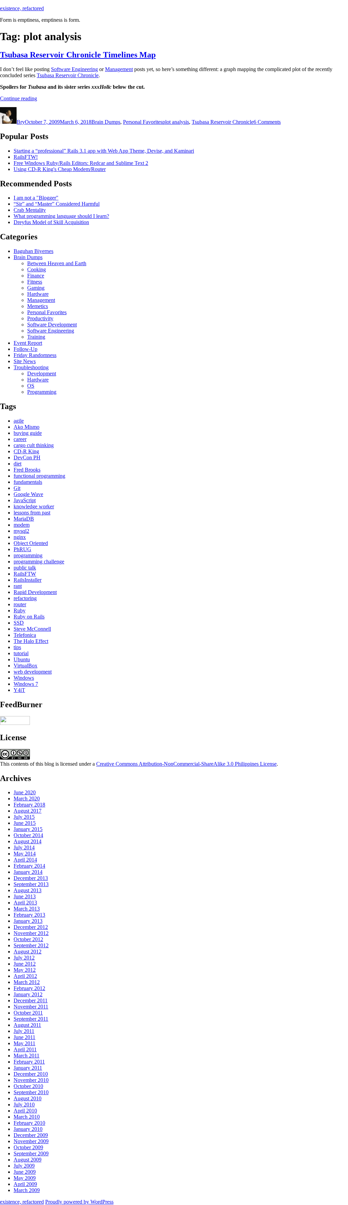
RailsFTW (25, 574)
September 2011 (31, 1019)
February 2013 (29, 915)
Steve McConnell (32, 629)
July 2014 (24, 847)
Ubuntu (22, 659)
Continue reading (18, 98)
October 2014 (28, 835)
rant (18, 586)
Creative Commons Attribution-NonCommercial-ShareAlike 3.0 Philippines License (186, 764)
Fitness (34, 282)
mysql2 (21, 531)
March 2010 (27, 1117)
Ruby (19, 610)
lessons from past (32, 512)
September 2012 (31, 945)
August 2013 (27, 890)
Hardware (38, 294)
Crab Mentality (30, 210)
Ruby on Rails (29, 617)
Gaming (36, 288)
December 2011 (31, 1000)
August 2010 (27, 1098)
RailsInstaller (27, 580)
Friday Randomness (35, 355)
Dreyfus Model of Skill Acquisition (51, 222)
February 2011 (29, 1062)
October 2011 (28, 1013)
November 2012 (31, 933)
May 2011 (24, 1043)
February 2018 (29, 805)
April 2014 (25, 860)
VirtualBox (25, 665)
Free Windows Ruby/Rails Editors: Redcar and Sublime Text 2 (81, 163)
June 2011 (24, 1037)
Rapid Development (35, 592)
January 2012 (28, 994)
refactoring (25, 598)
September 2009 (31, 1153)
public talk (25, 568)
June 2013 (25, 896)
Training (36, 337)
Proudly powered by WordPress (79, 1202)
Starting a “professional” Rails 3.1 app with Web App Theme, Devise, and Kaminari (104, 151)
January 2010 (28, 1129)
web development (33, 672)
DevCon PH (27, 457)
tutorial (21, 653)
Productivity (40, 318)
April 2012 (25, 976)
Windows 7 (26, 684)
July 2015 (24, 817)
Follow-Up (25, 349)
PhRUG (22, 549)
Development (41, 373)
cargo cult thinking (34, 445)
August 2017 (27, 811)
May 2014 (25, 853)
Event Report (28, 343)
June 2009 (25, 1172)
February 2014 (29, 866)
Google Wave (28, 494)
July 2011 (24, 1031)
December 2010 (31, 1074)
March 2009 (27, 1190)
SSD (19, 623)
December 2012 (31, 927)
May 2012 (25, 970)
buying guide (28, 433)
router (20, 604)
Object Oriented (31, 543)
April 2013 (25, 902)
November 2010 (31, 1080)
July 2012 (24, 958)
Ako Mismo (26, 427)
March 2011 (26, 1055)
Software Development (52, 324)
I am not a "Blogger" (36, 198)
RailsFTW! (26, 157)
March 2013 (27, 909)
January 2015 (28, 829)
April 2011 (25, 1049)
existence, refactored (22, 8)
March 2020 (27, 798)
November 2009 (31, 1141)
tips (17, 647)
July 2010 (24, 1104)
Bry (21, 122)
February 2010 (29, 1123)
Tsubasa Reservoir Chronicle (68, 75)
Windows (24, 678)
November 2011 (31, 1006)
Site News (25, 361)
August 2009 (27, 1159)
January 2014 (28, 872)
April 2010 (25, 1111)
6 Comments (267, 122)
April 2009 (25, 1184)
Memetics (37, 306)
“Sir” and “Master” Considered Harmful (57, 204)
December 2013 (31, 878)
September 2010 (31, 1092)
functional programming (39, 476)
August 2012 (27, 951)
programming (28, 555)
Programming (41, 392)
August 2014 (27, 841)
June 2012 (25, 964)
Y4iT (19, 690)
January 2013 (28, 921)
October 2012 (28, 939)
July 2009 (24, 1166)
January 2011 (28, 1068)
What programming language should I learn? (61, 216)
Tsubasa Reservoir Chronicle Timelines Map (78, 54)
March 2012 (27, 982)
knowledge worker (34, 506)
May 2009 (25, 1178)
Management (119, 69)
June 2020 (25, 792)
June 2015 (25, 823)
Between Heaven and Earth (56, 263)
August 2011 (27, 1025)
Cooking (36, 269)
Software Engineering (74, 69)
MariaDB (24, 519)
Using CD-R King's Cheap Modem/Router (60, 169)
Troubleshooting (31, 367)
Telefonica (25, 635)
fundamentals (28, 482)
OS (30, 386)
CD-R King (26, 451)
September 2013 (31, 884)
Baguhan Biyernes (33, 251)
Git (17, 488)
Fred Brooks (27, 470)
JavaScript (25, 500)
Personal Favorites (142, 122)
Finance (35, 275)
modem (22, 525)
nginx (20, 537)
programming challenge (39, 561)
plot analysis (175, 122)
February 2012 (29, 988)
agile (19, 421)
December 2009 (31, 1135)
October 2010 (28, 1086)
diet (17, 463)
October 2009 (28, 1147)
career (20, 439)
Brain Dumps (105, 122)
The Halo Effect (31, 641)
